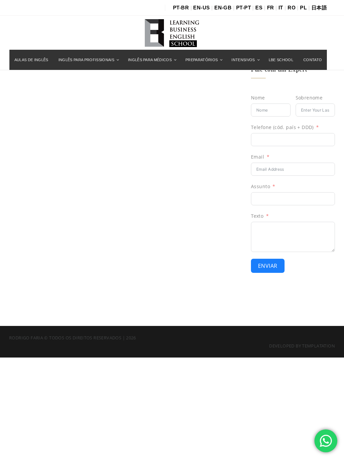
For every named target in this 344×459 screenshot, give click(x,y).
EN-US (201, 7)
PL (303, 7)
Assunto (260, 186)
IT (280, 7)
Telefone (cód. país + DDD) (282, 127)
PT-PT (243, 7)
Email (257, 157)
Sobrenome (309, 97)
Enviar (267, 265)
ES (258, 7)
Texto (257, 216)
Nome (258, 97)
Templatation (318, 346)
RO (292, 7)
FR (270, 7)
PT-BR (181, 7)
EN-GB (222, 7)
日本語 (319, 7)
